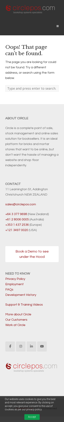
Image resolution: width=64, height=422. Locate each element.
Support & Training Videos (24, 304)
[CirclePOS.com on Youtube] (42, 346)
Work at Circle (15, 325)
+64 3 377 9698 (16, 214)
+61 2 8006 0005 (17, 219)
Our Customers (16, 319)
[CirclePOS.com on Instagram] (21, 346)
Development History (20, 295)
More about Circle (18, 314)
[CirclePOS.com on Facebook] (10, 346)
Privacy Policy (15, 279)
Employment (14, 284)
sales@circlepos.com (20, 204)
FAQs (9, 289)
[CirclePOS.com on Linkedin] (31, 346)
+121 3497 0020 (16, 230)
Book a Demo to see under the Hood (32, 254)
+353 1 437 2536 (17, 224)
